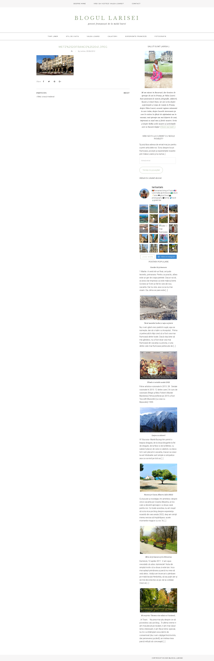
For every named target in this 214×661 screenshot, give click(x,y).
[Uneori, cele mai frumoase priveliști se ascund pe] (153, 238)
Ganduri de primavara (158, 267)
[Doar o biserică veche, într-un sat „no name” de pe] (173, 228)
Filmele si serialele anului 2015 (158, 382)
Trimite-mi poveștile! (151, 170)
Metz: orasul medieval (46, 97)
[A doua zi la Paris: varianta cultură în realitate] (143, 248)
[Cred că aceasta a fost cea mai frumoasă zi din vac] (153, 209)
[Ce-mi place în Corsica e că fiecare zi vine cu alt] (143, 228)
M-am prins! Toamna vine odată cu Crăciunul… (158, 615)
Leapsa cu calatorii (158, 435)
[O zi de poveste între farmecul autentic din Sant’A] (153, 218)
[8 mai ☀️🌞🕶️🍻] (163, 248)
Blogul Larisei (107, 18)
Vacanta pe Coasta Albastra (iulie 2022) (158, 495)
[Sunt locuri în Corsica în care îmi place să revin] (173, 218)
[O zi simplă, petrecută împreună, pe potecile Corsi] (173, 209)
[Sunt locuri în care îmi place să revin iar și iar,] (163, 209)
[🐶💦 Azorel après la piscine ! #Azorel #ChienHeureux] (163, 238)
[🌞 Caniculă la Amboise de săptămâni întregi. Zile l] (143, 238)
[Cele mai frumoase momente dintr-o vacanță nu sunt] (163, 228)
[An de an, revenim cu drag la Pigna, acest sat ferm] (163, 218)
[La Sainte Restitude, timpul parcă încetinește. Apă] (143, 218)
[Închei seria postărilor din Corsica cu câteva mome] (143, 209)
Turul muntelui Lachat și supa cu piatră (158, 323)
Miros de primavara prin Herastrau (158, 557)
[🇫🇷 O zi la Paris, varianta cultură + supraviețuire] (153, 248)
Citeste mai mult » (168, 127)
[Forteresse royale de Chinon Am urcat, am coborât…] (173, 248)
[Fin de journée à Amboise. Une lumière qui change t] (173, 238)
